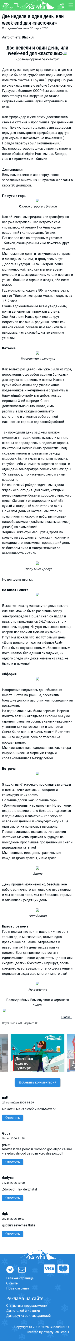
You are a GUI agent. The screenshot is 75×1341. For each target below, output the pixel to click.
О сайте (12, 1283)
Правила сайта (17, 1288)
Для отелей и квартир (23, 1311)
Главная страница (20, 1278)
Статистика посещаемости (26, 1306)
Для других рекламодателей (28, 1316)
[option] (37, 1053)
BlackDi (66, 1017)
